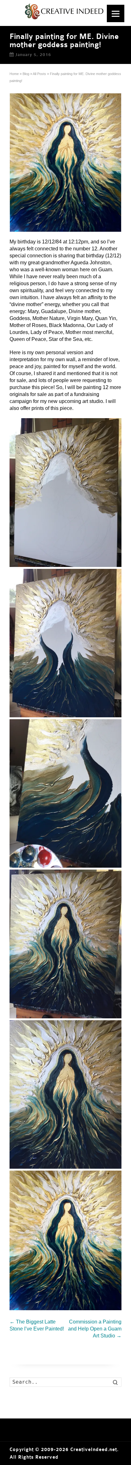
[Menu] (115, 13)
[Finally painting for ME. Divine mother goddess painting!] (65, 162)
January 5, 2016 (33, 54)
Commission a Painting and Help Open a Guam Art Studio (94, 1328)
